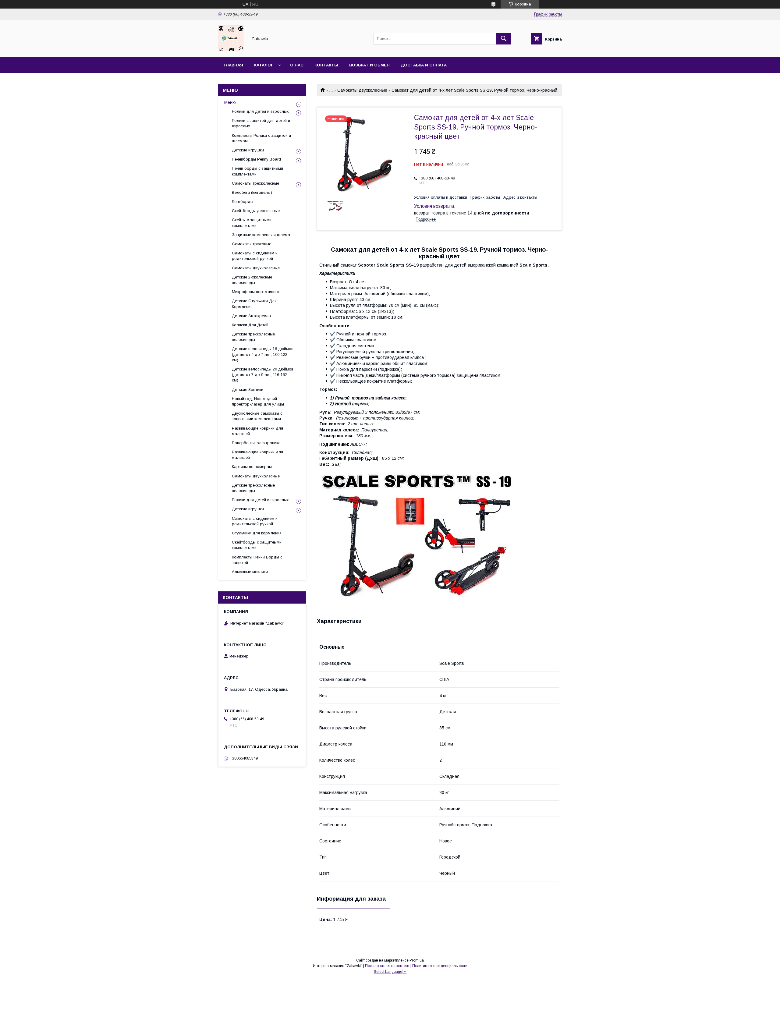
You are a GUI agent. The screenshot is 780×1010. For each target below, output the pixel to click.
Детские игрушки (248, 150)
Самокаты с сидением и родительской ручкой (255, 256)
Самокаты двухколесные (362, 90)
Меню (230, 102)
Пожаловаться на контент (387, 966)
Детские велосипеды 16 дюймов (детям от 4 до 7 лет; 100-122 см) (262, 354)
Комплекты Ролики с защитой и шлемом (261, 138)
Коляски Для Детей (250, 325)
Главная (233, 65)
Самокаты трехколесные (255, 183)
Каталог (263, 65)
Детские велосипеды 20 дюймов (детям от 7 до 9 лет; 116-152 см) (262, 374)
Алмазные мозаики (250, 571)
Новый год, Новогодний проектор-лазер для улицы (258, 401)
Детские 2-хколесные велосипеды (252, 280)
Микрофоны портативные (256, 291)
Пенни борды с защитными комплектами (257, 171)
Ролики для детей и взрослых (260, 111)
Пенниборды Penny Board (256, 159)
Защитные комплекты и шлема (261, 234)
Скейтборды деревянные (256, 210)
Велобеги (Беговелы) (252, 192)
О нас (296, 65)
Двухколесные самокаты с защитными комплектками (257, 416)
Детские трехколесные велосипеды (253, 337)
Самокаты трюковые (251, 244)
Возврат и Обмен (369, 65)
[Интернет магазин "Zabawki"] (231, 49)
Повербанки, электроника (256, 443)
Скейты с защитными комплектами (251, 223)
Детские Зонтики (247, 389)
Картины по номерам (252, 466)
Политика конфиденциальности (439, 966)
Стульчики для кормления (257, 533)
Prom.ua (417, 960)
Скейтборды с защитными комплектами (257, 545)
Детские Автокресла (251, 316)
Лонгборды (242, 201)
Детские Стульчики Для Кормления (254, 304)
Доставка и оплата (424, 65)
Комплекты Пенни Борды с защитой (257, 560)
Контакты (326, 65)
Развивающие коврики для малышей (257, 431)
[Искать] (503, 38)
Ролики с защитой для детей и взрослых (261, 123)
